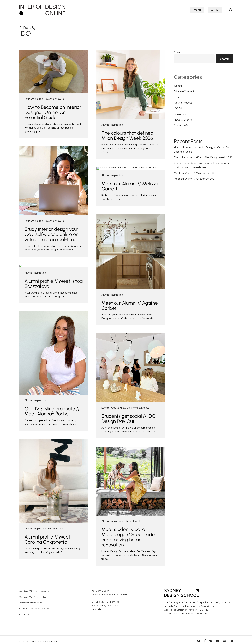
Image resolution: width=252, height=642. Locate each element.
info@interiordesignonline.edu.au (109, 594)
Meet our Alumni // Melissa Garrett (129, 186)
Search (178, 52)
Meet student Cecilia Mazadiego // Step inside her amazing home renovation (128, 537)
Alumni (105, 124)
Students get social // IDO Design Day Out (128, 418)
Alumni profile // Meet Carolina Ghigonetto (47, 539)
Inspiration (117, 124)
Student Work (56, 528)
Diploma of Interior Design (30, 603)
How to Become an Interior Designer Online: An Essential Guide (53, 112)
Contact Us (24, 614)
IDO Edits (179, 108)
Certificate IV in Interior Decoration (34, 591)
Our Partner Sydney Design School (34, 608)
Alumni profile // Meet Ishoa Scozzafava (54, 283)
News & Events (140, 407)
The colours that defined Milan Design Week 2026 (127, 135)
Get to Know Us (55, 99)
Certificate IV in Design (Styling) (33, 597)
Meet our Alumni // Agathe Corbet (129, 305)
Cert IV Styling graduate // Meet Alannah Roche (52, 411)
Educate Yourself (34, 99)
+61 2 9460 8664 (100, 591)
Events (105, 407)
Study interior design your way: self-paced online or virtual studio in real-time (51, 234)
